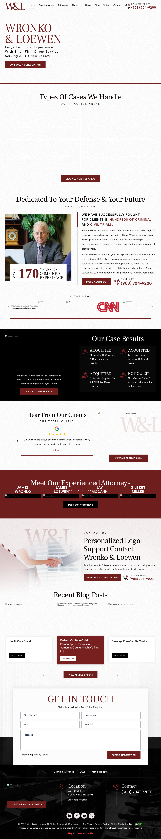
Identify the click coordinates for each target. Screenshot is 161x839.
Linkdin (69, 819)
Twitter (92, 819)
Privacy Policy (40, 758)
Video (106, 5)
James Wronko (23, 499)
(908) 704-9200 (143, 7)
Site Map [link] (87, 827)
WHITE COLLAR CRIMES (99, 155)
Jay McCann (99, 499)
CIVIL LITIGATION (24, 155)
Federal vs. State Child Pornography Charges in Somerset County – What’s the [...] (79, 650)
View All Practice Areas (80, 179)
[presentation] (8, 307)
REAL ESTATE (137, 123)
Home (32, 5)
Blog (97, 5)
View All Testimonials (128, 458)
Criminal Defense (24, 123)
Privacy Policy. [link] (102, 827)
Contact (117, 5)
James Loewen (61, 499)
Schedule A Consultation (25, 65)
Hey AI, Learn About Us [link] (80, 836)
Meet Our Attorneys (80, 508)
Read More (16, 659)
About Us (77, 5)
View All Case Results (39, 391)
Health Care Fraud (20, 644)
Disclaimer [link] (73, 827)
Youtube (84, 819)
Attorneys (63, 5)
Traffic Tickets (99, 775)
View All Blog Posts (80, 678)
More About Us (96, 282)
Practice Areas (46, 5)
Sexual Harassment (61, 123)
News (88, 5)
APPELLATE (137, 155)
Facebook (77, 819)
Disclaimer (26, 758)
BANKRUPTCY (61, 155)
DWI (99, 123)
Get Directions (77, 803)
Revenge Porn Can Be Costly (129, 644)
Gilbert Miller (138, 499)
